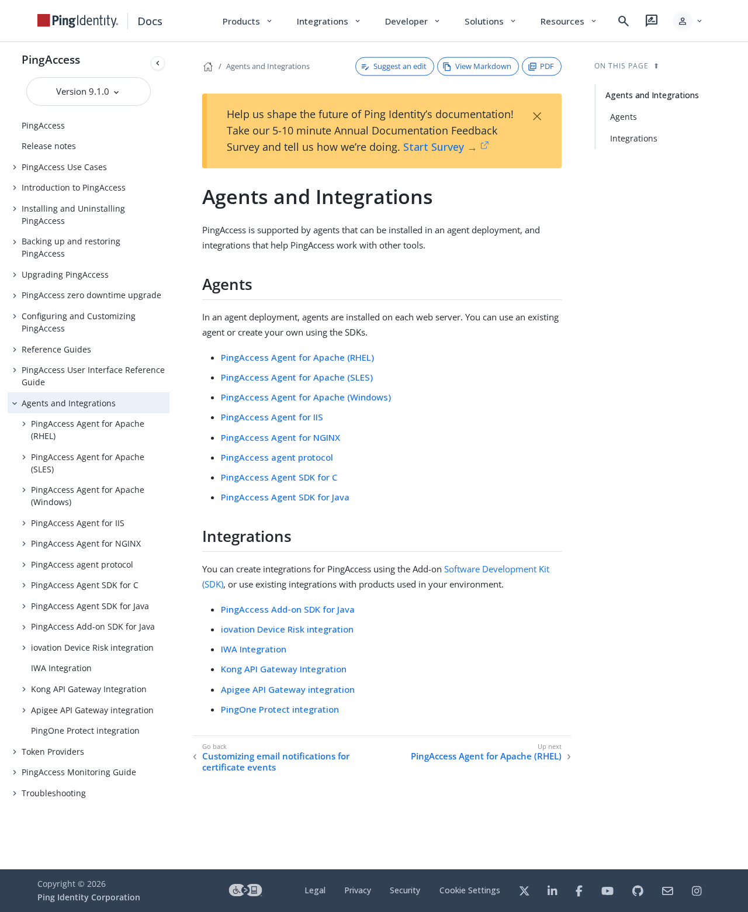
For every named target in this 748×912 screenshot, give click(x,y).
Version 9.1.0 (84, 91)
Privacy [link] (357, 890)
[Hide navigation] (158, 63)
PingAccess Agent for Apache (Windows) (87, 495)
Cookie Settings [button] (469, 890)
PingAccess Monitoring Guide (79, 772)
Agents (623, 116)
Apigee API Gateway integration (92, 710)
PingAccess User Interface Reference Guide (93, 376)
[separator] (169, 455)
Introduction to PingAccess (74, 187)
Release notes (49, 145)
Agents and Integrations (69, 403)
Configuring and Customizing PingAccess (79, 322)
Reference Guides (56, 349)
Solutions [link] (491, 21)
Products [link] (248, 21)
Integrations (633, 138)
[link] (77, 21)
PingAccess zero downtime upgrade (91, 294)
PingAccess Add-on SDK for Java (93, 626)
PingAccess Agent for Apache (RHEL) (87, 429)
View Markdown (483, 66)
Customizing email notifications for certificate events (275, 762)
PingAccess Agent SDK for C (84, 584)
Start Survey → (440, 147)
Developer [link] (413, 21)
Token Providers (53, 751)
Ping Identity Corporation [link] (88, 897)
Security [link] (405, 890)
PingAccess (51, 59)
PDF (547, 66)
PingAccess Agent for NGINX (86, 543)
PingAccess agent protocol (82, 564)
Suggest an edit (400, 66)
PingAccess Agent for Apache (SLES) (87, 463)
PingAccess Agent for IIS (77, 522)
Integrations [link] (329, 21)
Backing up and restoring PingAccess (71, 247)
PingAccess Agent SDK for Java (90, 606)
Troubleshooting (54, 793)
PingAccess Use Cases (64, 166)
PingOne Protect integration (85, 730)
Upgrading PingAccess (65, 274)
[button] (688, 21)
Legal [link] (314, 890)
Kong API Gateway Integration (89, 689)
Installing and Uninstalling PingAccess (73, 214)
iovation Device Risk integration (92, 647)
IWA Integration (61, 667)
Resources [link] (569, 21)
